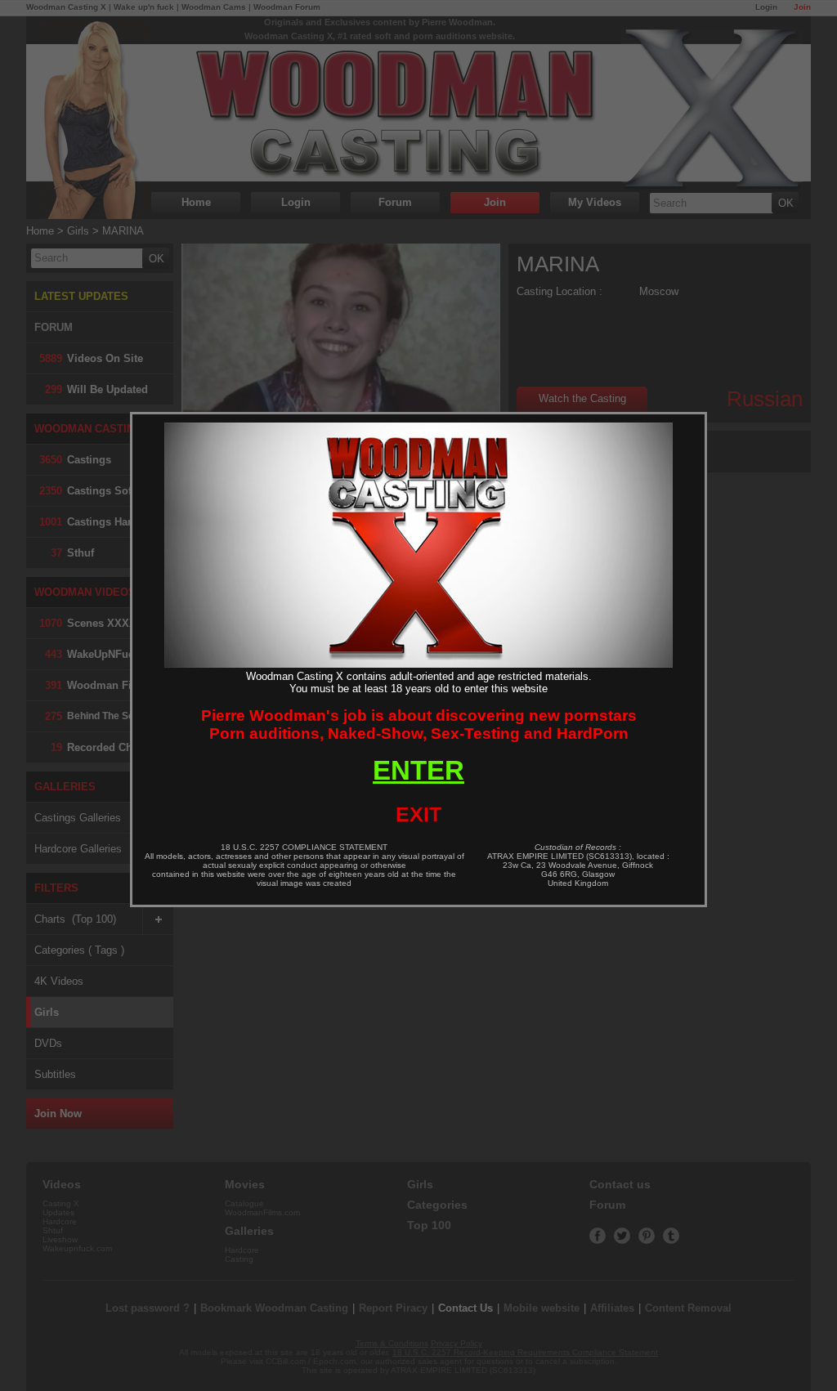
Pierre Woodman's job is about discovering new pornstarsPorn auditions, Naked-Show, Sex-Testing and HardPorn (419, 724)
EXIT (418, 814)
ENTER (418, 770)
